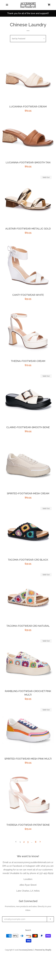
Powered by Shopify (43, 950)
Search (28, 930)
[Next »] (40, 842)
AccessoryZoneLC (26, 950)
